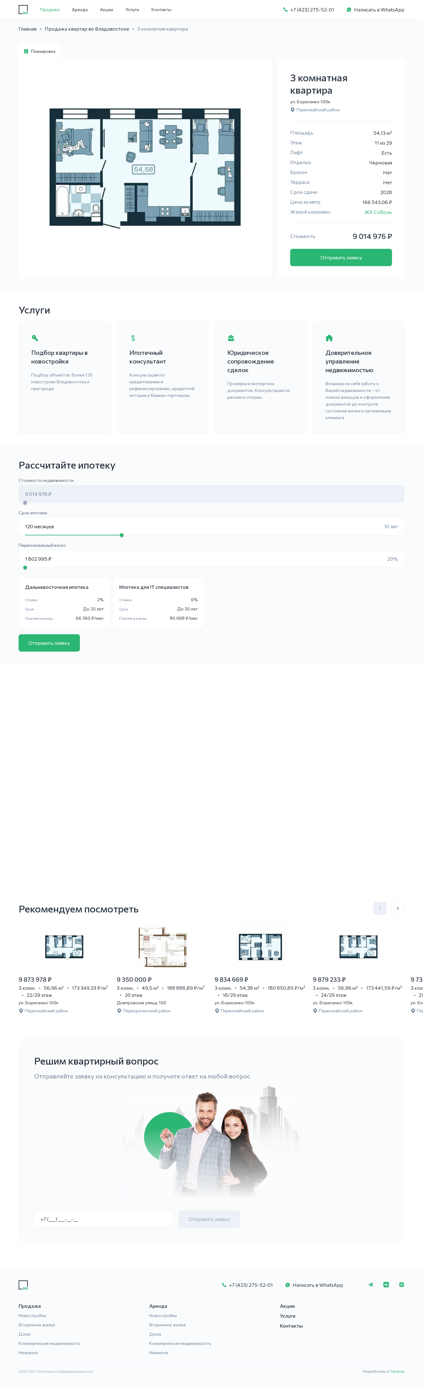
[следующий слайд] (397, 908)
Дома (24, 1334)
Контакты (161, 9)
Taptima (397, 1371)
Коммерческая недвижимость (50, 1343)
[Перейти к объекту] (65, 946)
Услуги (132, 9)
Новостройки (32, 1315)
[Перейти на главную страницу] (23, 9)
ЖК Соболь (378, 212)
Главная (28, 29)
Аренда (80, 9)
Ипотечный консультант (147, 357)
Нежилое (28, 1352)
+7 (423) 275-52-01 (312, 9)
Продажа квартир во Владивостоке (87, 29)
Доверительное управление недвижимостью (349, 361)
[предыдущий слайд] (379, 908)
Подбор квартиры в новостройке (59, 357)
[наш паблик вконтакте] (386, 1285)
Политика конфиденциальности (64, 1371)
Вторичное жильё (37, 1324)
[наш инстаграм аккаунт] (401, 1285)
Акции (106, 9)
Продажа (49, 9)
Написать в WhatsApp (379, 9)
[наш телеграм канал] (370, 1285)
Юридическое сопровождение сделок (250, 361)
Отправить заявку (341, 257)
